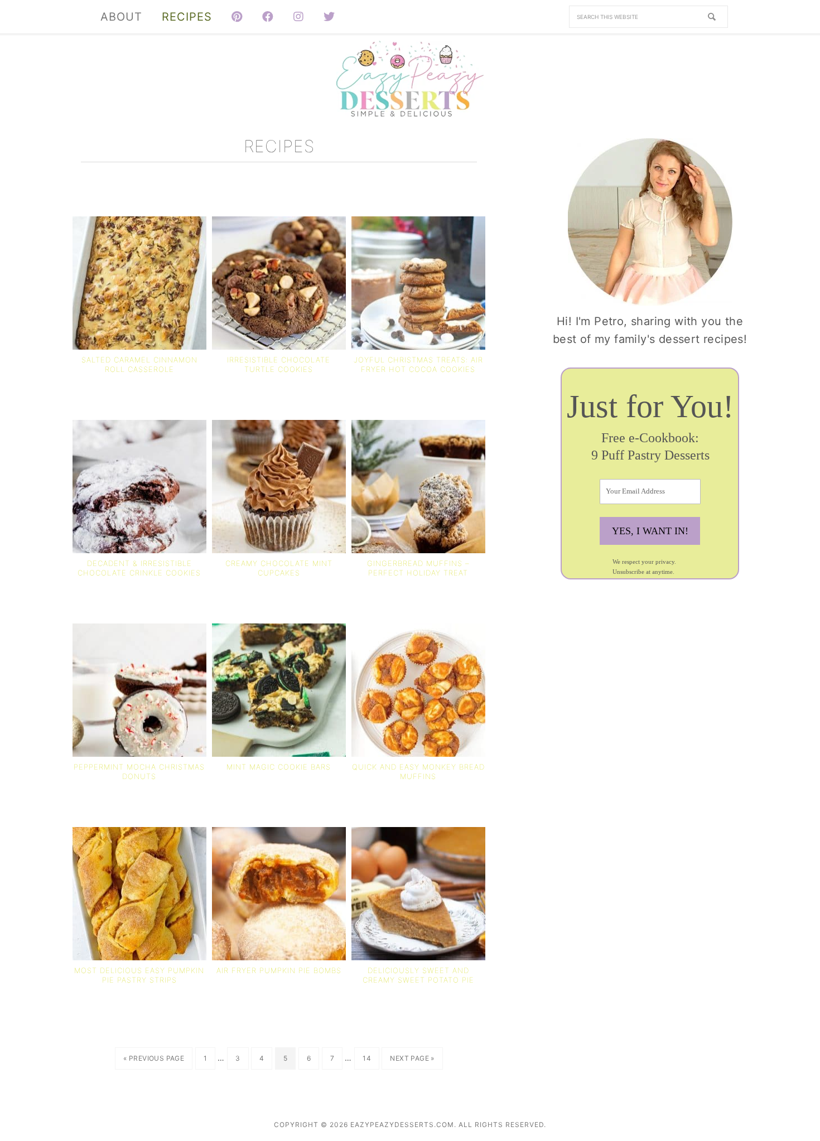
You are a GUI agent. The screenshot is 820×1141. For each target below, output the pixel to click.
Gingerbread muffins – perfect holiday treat (418, 568)
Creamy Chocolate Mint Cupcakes (278, 568)
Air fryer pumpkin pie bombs (278, 970)
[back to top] (803, 1063)
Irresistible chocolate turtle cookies (278, 364)
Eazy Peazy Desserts (410, 79)
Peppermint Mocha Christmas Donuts (139, 771)
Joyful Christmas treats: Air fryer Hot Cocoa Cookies (418, 364)
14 (370, 1057)
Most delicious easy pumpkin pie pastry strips (139, 975)
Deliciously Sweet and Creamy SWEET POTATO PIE (418, 975)
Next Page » (411, 1061)
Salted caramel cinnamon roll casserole (139, 364)
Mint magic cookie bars (278, 766)
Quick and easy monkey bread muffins (418, 771)
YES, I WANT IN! (650, 530)
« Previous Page (153, 1061)
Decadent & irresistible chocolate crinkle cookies (139, 568)
